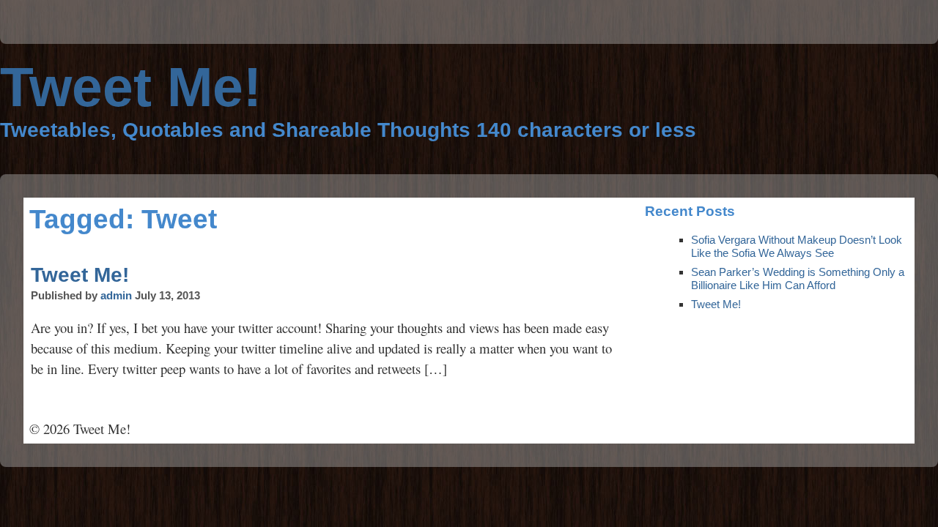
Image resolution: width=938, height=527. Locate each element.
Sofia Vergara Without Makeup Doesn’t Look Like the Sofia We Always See (796, 246)
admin (116, 295)
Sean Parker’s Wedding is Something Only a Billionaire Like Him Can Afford (797, 278)
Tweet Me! (80, 275)
